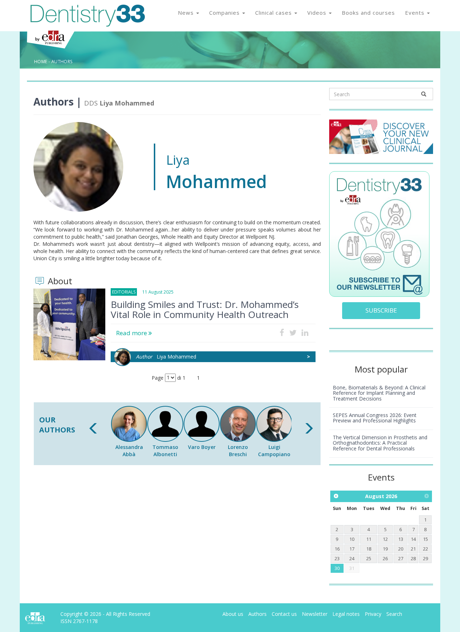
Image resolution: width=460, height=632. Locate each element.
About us (232, 613)
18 (368, 549)
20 (400, 549)
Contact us (284, 613)
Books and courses (368, 12)
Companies (225, 12)
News (187, 12)
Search (394, 613)
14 (413, 539)
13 (400, 539)
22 (425, 549)
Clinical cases (274, 12)
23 (337, 559)
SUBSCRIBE (381, 310)
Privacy (373, 613)
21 (413, 549)
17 (351, 549)
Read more (132, 333)
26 (385, 559)
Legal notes (346, 613)
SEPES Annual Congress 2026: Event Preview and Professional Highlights (375, 418)
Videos (317, 12)
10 (351, 539)
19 (385, 549)
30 (337, 568)
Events (415, 12)
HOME (40, 61)
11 (368, 539)
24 (351, 559)
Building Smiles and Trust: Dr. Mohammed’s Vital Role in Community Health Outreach (205, 309)
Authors (257, 613)
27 (400, 559)
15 (425, 539)
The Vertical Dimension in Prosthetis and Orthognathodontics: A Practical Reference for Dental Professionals (380, 443)
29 (425, 559)
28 (413, 559)
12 (385, 539)
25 (368, 559)
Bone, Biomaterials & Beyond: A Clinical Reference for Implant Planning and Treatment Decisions (379, 393)
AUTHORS (62, 61)
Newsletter (314, 613)
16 (337, 549)
